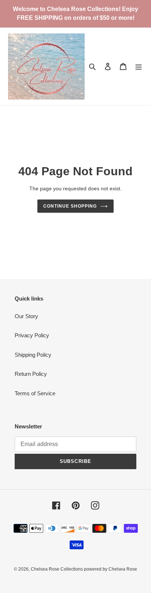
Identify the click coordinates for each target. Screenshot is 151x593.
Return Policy (31, 374)
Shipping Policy (33, 355)
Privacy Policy (32, 335)
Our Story (26, 316)
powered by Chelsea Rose (110, 569)
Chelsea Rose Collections (57, 569)
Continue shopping (70, 206)
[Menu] (138, 66)
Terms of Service (35, 393)
